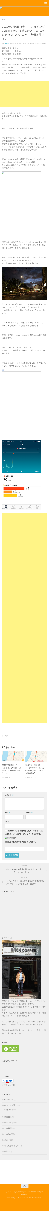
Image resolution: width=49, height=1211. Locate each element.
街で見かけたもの (11, 1146)
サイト (7, 821)
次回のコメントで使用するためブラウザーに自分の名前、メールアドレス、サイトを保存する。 (24, 832)
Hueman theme (36, 1198)
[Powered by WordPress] (16, 1198)
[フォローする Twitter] (24, 1204)
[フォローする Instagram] (29, 1204)
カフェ (9, 1110)
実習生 (7, 1117)
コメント (9, 795)
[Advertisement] (24, 94)
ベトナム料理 (9, 1105)
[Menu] (45, 3)
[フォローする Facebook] (20, 1204)
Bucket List (8, 1100)
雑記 (3, 19)
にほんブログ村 (8, 1085)
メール (29, 813)
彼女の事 (8, 1122)
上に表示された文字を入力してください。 (21, 842)
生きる (7, 1134)
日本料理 (8, 1128)
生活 (6, 1140)
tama (6, 43)
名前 (7, 813)
